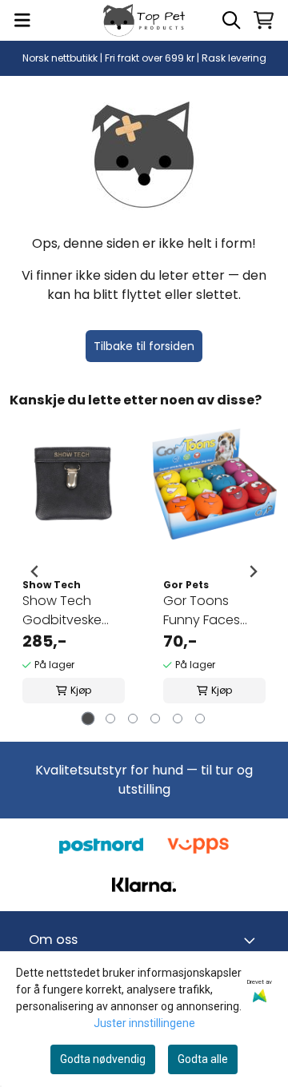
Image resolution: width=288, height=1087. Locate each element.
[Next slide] (253, 571)
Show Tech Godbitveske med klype (62, 610)
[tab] (88, 718)
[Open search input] (231, 20)
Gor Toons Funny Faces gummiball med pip (212, 610)
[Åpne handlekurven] (263, 20)
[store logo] (144, 20)
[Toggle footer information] (252, 940)
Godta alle (203, 1059)
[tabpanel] (74, 571)
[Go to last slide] (35, 571)
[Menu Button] (22, 20)
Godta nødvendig (103, 1059)
